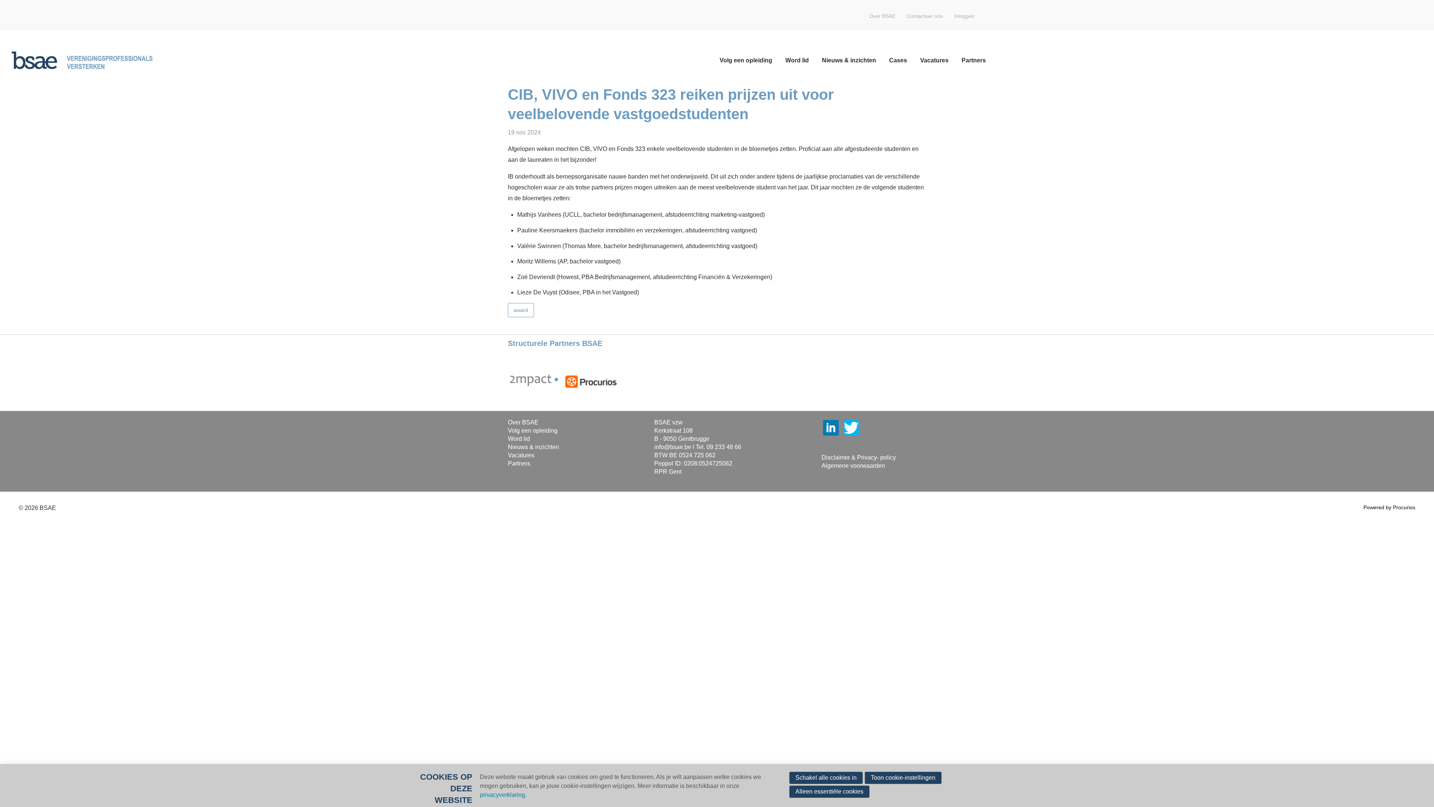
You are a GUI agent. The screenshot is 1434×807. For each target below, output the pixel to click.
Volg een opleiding (746, 60)
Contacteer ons (925, 16)
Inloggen (964, 16)
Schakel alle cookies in (826, 777)
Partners (974, 60)
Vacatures (934, 60)
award (520, 310)
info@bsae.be (672, 447)
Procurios (1404, 507)
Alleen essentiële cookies (829, 791)
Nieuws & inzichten (849, 60)
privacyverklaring (502, 795)
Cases (898, 60)
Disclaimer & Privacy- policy (859, 457)
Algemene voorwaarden (853, 466)
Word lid (797, 60)
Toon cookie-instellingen (903, 777)
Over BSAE (882, 16)
